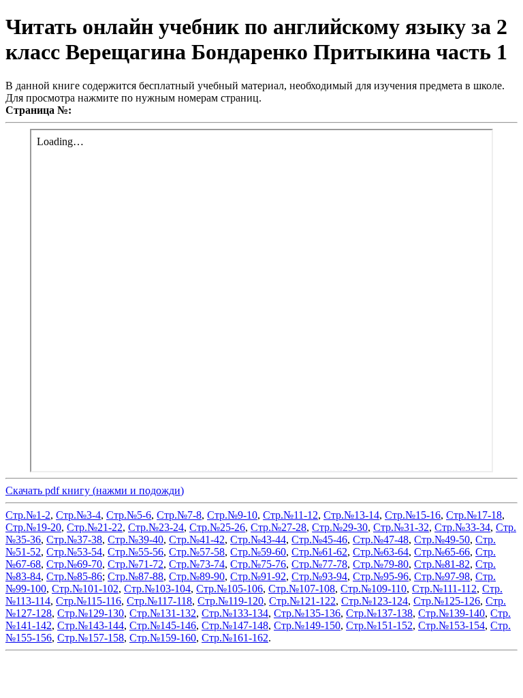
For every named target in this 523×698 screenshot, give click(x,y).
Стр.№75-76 (258, 564)
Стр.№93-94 (319, 576)
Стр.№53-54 (74, 552)
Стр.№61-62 (319, 552)
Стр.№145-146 (162, 625)
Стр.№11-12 (290, 515)
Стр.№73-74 (197, 564)
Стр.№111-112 (444, 588)
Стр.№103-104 (157, 588)
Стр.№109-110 (373, 588)
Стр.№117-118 (159, 601)
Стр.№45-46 (319, 539)
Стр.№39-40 (135, 539)
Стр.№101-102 (85, 588)
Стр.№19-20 (33, 527)
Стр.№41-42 (197, 539)
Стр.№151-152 (379, 625)
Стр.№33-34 (462, 527)
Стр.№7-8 (179, 515)
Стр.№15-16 (413, 515)
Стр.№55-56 (135, 552)
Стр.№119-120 (230, 601)
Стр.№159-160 (162, 637)
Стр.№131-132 (162, 613)
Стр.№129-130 (90, 613)
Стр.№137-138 (379, 613)
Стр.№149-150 (307, 625)
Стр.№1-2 (27, 515)
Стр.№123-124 (374, 601)
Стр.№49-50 (442, 539)
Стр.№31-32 (401, 527)
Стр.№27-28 (278, 527)
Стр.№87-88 (135, 576)
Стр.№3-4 (78, 515)
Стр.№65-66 (442, 552)
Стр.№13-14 (351, 515)
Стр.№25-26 (217, 527)
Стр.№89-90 (197, 576)
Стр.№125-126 (446, 601)
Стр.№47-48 (381, 539)
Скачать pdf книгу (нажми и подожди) (94, 490)
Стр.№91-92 (258, 576)
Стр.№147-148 (235, 625)
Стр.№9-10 (232, 515)
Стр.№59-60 (258, 552)
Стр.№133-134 (235, 613)
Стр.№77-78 (319, 564)
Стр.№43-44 (258, 539)
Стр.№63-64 (381, 552)
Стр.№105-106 (229, 588)
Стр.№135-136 (307, 613)
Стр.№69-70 (74, 564)
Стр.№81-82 (442, 564)
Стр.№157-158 (90, 637)
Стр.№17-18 (474, 515)
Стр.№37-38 (74, 539)
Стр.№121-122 (302, 601)
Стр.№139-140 (451, 613)
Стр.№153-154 (451, 625)
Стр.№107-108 (301, 588)
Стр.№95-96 (381, 576)
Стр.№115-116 (88, 601)
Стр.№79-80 (381, 564)
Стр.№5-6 (128, 515)
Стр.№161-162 (235, 637)
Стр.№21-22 (95, 527)
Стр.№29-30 (340, 527)
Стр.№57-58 (197, 552)
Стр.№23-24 (156, 527)
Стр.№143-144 (90, 625)
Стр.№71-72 (135, 564)
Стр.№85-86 (74, 576)
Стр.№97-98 (442, 576)
